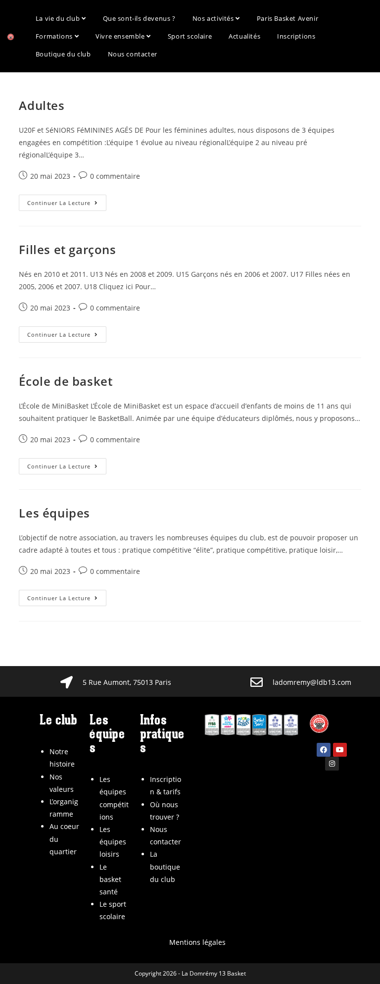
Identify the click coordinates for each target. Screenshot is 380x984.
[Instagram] (332, 764)
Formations (55, 36)
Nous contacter (132, 54)
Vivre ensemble (120, 36)
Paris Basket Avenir (287, 18)
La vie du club (59, 18)
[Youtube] (340, 750)
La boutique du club (165, 866)
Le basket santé (110, 879)
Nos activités (214, 18)
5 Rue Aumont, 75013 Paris (127, 682)
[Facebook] (324, 750)
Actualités (244, 36)
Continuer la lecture (66, 201)
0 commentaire (115, 176)
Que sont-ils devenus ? (139, 18)
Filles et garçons (67, 249)
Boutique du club (63, 54)
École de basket (65, 381)
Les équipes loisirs (112, 842)
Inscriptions (296, 36)
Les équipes (54, 513)
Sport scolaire (190, 36)
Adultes (41, 105)
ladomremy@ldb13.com (312, 682)
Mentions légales (197, 942)
